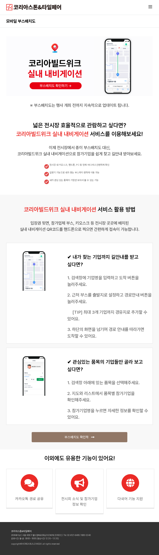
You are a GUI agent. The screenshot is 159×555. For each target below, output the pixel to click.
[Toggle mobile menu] (150, 7)
